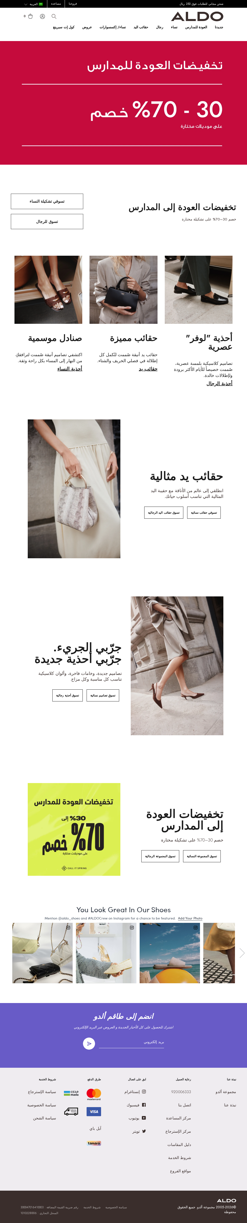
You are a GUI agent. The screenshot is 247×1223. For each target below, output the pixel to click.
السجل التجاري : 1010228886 (39, 1213)
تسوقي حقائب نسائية (204, 512)
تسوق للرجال (47, 221)
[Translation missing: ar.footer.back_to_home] (226, 1201)
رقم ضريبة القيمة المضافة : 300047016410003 (50, 1207)
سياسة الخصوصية (116, 1207)
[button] (33, 4)
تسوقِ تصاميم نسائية (102, 695)
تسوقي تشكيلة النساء (47, 201)
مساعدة (56, 3)
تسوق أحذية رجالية (67, 695)
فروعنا (73, 3)
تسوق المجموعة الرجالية (160, 856)
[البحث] (54, 16)
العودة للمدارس (196, 27)
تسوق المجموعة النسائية (202, 856)
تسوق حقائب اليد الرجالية (163, 512)
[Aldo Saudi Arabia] (197, 20)
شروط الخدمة (92, 1207)
